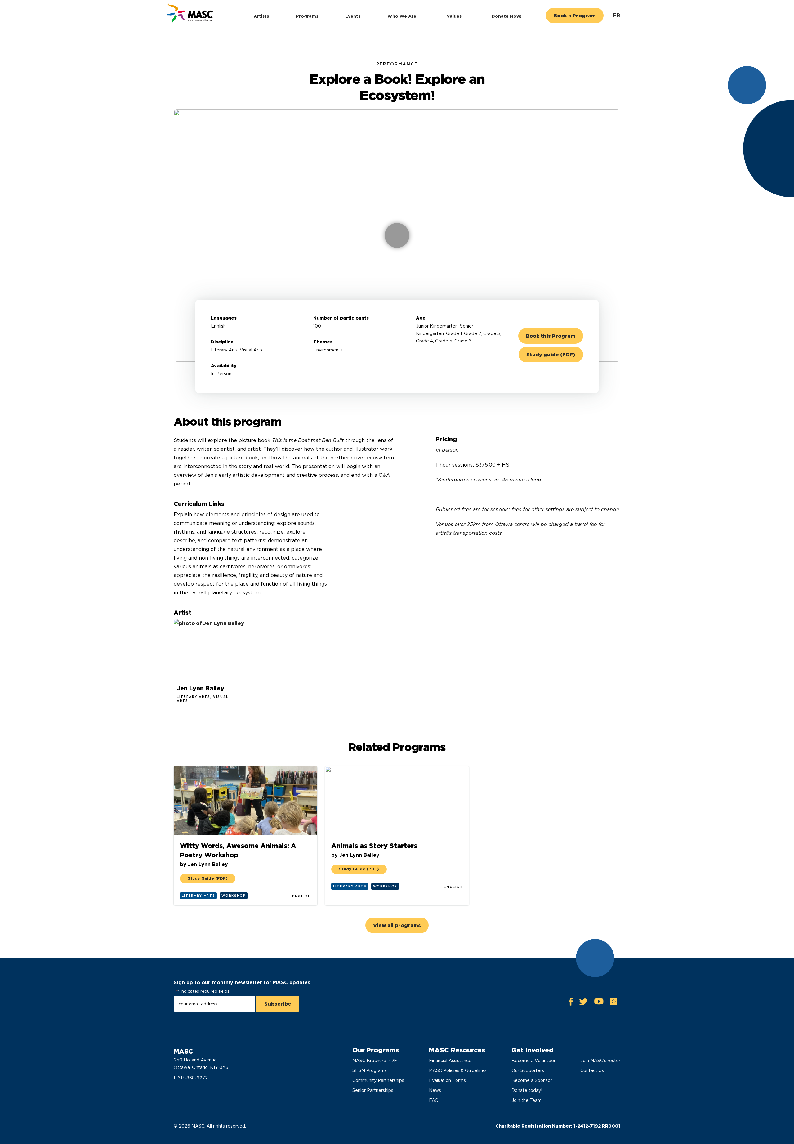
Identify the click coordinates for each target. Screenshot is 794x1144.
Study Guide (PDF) (208, 878)
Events (352, 16)
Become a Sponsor (531, 1080)
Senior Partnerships (372, 1090)
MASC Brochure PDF (374, 1060)
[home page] (189, 14)
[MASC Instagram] (613, 1003)
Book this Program (550, 336)
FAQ (434, 1100)
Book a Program (575, 16)
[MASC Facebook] (570, 1003)
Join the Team (526, 1100)
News (435, 1090)
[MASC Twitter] (583, 1003)
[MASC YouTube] (599, 1003)
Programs (307, 16)
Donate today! (526, 1090)
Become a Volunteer (533, 1060)
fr (616, 15)
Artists (261, 16)
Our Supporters (527, 1070)
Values (454, 16)
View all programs (397, 925)
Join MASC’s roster (600, 1060)
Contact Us (592, 1070)
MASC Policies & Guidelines (458, 1070)
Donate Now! (506, 16)
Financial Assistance (450, 1060)
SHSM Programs (369, 1070)
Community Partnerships (378, 1080)
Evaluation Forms (447, 1080)
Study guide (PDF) (550, 355)
